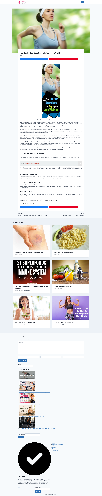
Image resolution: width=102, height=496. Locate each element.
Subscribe (21, 436)
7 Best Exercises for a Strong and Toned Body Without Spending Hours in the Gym (37, 428)
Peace (56, 254)
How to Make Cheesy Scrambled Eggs (64, 252)
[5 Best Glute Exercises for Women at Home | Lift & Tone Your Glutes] (51, 375)
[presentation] (31, 237)
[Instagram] (20, 487)
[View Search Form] (82, 2)
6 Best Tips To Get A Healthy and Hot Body (65, 322)
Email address (21, 434)
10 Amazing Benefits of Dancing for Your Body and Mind (31, 404)
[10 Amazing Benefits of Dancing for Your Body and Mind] (51, 398)
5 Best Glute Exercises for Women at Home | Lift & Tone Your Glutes (33, 379)
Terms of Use (55, 450)
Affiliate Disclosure (56, 445)
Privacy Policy (55, 448)
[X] (19, 487)
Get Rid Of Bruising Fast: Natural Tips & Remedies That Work (30, 252)
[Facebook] (18, 487)
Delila (17, 324)
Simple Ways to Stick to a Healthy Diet (25, 322)
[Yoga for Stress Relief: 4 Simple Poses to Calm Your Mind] (51, 410)
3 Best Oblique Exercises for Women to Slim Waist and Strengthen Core (34, 392)
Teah (21, 55)
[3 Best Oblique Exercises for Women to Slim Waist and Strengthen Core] (51, 386)
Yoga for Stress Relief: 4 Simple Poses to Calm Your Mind (31, 416)
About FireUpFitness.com (57, 444)
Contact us (54, 447)
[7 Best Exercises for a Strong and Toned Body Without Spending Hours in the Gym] (51, 422)
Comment (20, 342)
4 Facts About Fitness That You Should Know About (73, 214)
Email (42, 357)
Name (20, 357)
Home (53, 443)
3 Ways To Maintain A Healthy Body (63, 286)
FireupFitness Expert (19, 290)
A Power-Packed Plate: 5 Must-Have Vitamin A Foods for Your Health (33, 214)
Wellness (21, 50)
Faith (56, 288)
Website (65, 357)
